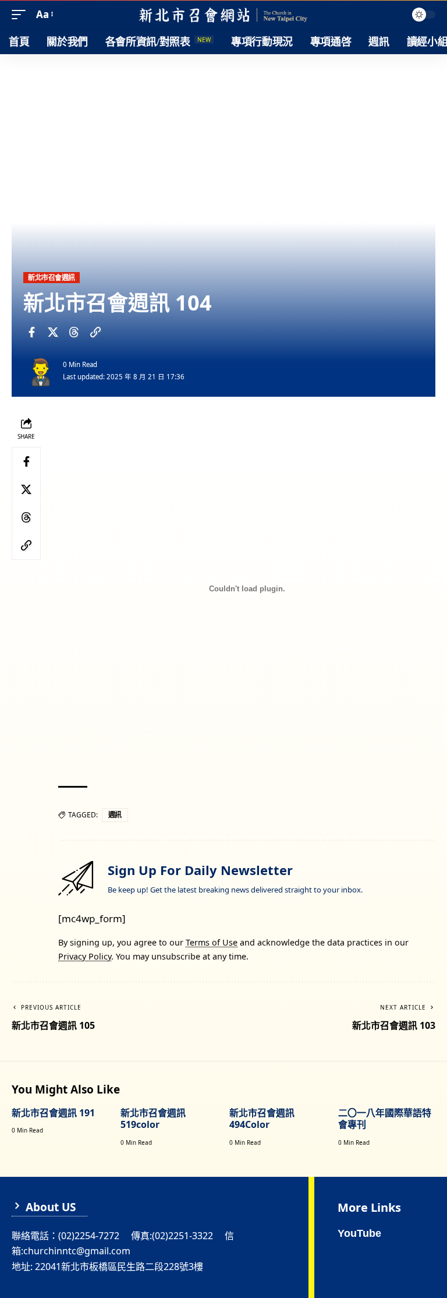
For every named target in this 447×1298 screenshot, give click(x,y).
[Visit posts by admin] (40, 370)
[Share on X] (53, 332)
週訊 (115, 815)
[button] (21, 14)
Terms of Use (211, 942)
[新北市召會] (223, 14)
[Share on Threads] (74, 332)
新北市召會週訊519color (153, 1118)
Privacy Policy (84, 956)
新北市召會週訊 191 (53, 1112)
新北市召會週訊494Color (262, 1118)
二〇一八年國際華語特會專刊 (384, 1118)
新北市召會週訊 (51, 278)
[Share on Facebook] (31, 332)
